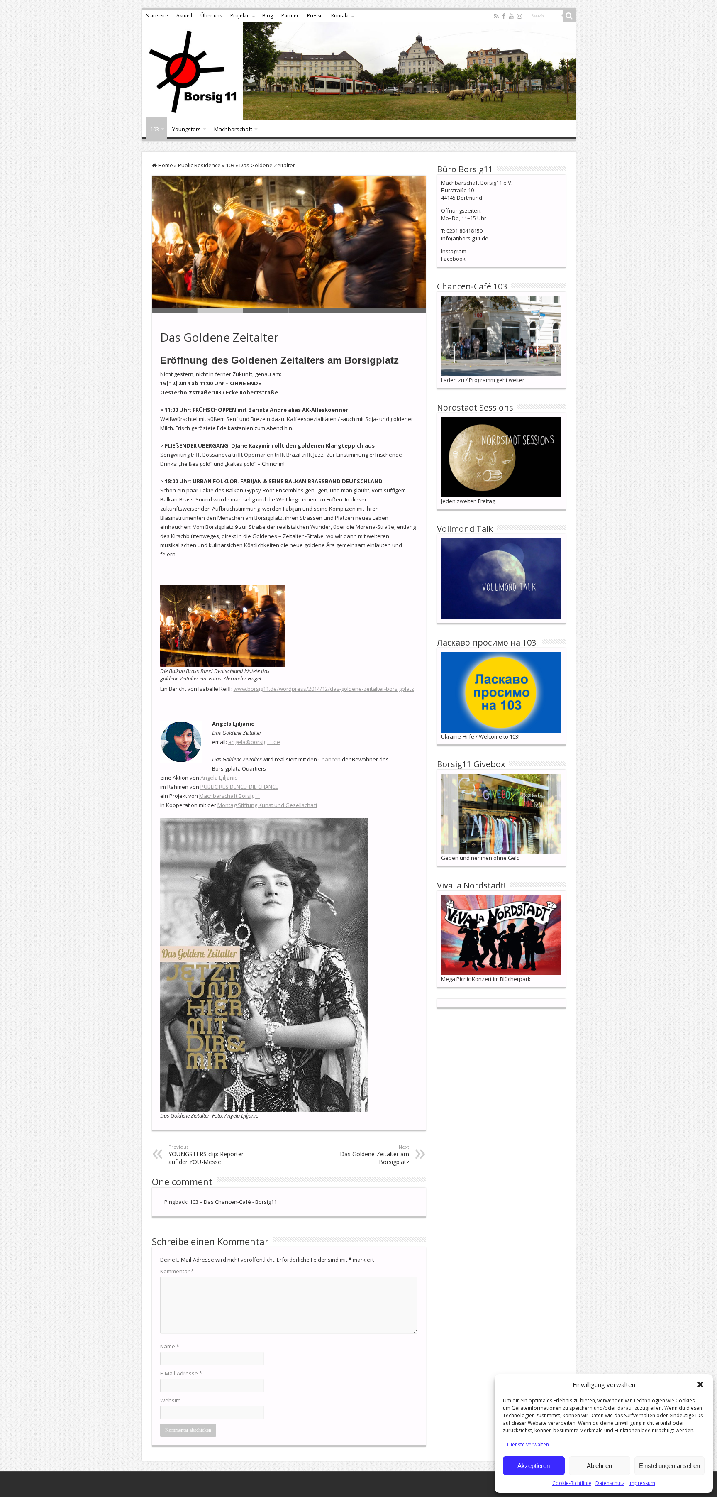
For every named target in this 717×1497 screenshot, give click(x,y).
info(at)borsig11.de (464, 238)
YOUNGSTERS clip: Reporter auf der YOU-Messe (206, 1155)
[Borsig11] (359, 71)
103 (154, 129)
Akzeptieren (533, 1465)
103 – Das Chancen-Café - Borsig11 (233, 1202)
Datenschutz (609, 1483)
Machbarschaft (233, 129)
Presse (315, 15)
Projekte (240, 15)
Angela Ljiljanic (218, 777)
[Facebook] (503, 16)
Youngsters (186, 129)
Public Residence (199, 165)
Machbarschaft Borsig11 (229, 796)
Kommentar (177, 1271)
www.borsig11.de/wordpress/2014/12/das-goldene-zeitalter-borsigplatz (324, 688)
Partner (290, 15)
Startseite (157, 15)
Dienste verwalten (528, 1444)
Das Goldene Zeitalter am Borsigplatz (374, 1155)
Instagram (453, 251)
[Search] (569, 16)
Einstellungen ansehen (669, 1465)
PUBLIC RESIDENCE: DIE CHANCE (239, 786)
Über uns (211, 15)
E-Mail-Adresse (181, 1373)
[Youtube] (511, 16)
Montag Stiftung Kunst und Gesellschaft (267, 805)
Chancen (329, 759)
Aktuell (184, 15)
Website (170, 1400)
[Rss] (496, 16)
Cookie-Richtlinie (571, 1483)
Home (165, 165)
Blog (267, 15)
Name (169, 1346)
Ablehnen (599, 1465)
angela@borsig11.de (254, 742)
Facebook (453, 258)
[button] (700, 1384)
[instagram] (519, 16)
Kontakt (340, 15)
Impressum (642, 1483)
